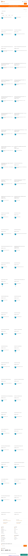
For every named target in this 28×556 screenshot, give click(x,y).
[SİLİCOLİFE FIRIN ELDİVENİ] (7, 406)
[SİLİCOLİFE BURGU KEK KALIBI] (7, 306)
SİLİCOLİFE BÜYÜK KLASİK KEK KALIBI (5, 362)
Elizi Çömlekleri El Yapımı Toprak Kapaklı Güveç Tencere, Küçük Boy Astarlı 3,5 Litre (20, 63)
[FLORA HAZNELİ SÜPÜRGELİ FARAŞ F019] (7, 489)
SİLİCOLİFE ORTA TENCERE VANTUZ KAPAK (19, 379)
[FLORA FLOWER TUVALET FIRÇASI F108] (20, 439)
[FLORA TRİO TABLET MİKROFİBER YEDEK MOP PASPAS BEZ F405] (20, 139)
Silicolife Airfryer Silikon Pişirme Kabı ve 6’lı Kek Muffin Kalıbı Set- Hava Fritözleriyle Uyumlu (20, 180)
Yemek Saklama (16, 533)
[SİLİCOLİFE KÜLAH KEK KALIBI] (20, 223)
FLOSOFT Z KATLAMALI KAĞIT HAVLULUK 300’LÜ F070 (20, 46)
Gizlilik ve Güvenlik (3, 537)
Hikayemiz (2, 532)
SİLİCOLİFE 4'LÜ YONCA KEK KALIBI (18, 329)
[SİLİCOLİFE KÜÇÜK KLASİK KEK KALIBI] (7, 322)
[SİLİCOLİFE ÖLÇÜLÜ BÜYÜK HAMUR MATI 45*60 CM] (7, 239)
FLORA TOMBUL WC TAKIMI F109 (17, 512)
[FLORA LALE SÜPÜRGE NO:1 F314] (7, 422)
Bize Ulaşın (2, 528)
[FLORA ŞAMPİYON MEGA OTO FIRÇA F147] (7, 505)
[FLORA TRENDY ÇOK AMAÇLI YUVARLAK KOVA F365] (20, 472)
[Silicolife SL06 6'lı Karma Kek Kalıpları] (7, 206)
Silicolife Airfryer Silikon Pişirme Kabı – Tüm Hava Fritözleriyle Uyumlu (6, 180)
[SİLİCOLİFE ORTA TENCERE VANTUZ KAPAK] (20, 372)
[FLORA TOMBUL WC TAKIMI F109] (20, 505)
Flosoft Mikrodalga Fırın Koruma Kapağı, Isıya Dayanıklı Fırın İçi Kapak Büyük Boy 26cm (7, 163)
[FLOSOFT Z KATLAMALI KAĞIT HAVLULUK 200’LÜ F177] (7, 23)
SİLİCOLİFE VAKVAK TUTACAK (4, 279)
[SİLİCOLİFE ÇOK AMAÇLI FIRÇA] (20, 289)
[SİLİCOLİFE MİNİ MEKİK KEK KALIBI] (7, 289)
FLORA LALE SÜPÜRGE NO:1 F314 (4, 429)
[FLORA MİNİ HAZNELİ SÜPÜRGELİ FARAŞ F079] (20, 455)
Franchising (2, 531)
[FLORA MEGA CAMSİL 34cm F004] (20, 489)
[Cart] (26, 1)
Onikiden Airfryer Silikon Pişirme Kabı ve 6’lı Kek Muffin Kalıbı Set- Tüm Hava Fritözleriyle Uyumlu (7, 80)
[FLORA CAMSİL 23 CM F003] (20, 206)
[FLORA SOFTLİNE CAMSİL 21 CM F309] (20, 422)
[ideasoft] (10, 555)
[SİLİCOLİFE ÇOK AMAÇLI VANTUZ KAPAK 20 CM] (20, 273)
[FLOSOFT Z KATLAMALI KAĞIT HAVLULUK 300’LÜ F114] (7, 40)
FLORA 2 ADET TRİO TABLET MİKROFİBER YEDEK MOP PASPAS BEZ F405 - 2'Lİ (20, 196)
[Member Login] (22, 1)
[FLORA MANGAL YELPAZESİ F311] (20, 23)
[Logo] (3, 1)
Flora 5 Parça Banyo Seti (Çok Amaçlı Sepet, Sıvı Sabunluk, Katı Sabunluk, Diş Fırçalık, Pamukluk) (7, 63)
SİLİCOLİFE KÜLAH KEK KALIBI (17, 229)
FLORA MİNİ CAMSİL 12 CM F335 (17, 412)
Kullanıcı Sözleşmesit (3, 538)
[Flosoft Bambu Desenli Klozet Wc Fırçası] (20, 156)
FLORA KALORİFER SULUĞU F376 (4, 479)
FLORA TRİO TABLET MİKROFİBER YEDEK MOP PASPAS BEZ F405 (20, 147)
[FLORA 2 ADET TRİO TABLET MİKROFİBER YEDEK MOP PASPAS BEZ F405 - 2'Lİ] (20, 189)
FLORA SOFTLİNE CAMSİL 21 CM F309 (18, 429)
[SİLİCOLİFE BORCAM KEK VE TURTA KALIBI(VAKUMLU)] (7, 389)
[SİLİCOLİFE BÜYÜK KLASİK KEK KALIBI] (7, 356)
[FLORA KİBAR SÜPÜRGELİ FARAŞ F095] (7, 455)
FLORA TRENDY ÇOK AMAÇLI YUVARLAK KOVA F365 (20, 479)
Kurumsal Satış (2, 533)
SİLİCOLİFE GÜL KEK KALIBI (17, 362)
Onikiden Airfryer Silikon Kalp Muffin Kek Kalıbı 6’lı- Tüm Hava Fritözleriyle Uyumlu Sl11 (20, 80)
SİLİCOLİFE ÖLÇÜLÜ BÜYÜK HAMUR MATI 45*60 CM (6, 246)
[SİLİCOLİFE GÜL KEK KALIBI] (20, 356)
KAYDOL (25, 545)
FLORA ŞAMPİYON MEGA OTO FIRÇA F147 (5, 512)
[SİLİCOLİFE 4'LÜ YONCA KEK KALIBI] (20, 322)
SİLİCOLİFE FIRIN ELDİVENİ (4, 412)
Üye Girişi (15, 537)
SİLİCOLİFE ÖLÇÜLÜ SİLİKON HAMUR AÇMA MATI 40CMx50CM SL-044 (19, 246)
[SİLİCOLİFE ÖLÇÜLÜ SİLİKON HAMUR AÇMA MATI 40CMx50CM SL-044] (20, 239)
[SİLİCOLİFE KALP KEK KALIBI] (20, 306)
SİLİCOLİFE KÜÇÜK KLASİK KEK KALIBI (5, 329)
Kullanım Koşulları (3, 541)
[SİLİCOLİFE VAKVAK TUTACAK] (7, 273)
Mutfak (15, 528)
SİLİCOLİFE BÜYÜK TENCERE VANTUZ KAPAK (6, 379)
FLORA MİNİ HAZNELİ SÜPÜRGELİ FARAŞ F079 (19, 462)
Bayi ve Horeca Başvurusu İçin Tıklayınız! (14, 5)
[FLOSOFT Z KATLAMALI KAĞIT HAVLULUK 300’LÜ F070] (20, 40)
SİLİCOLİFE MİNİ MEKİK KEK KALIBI (4, 296)
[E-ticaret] (14, 555)
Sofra (14, 530)
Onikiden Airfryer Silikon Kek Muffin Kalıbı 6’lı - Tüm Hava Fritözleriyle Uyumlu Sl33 (20, 113)
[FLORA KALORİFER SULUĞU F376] (7, 472)
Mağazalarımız (2, 529)
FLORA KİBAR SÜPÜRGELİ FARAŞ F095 (5, 462)
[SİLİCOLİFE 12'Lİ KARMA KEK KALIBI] (20, 389)
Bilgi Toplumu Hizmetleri (3, 530)
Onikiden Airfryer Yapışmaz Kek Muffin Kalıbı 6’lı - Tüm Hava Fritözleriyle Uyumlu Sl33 (7, 130)
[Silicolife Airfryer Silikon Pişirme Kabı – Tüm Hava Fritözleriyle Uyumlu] (7, 173)
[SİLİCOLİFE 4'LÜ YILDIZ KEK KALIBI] (20, 339)
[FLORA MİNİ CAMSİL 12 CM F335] (20, 406)
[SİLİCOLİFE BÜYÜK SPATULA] (20, 256)
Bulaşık (15, 532)
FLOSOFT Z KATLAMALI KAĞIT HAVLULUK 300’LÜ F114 (7, 46)
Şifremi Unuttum (16, 538)
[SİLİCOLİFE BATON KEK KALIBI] (7, 339)
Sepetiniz (15, 539)
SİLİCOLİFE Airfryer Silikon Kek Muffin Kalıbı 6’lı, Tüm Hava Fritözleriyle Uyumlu (7, 196)
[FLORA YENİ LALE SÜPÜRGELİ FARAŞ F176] (7, 439)
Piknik (14, 531)
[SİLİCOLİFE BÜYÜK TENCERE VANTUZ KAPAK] (7, 372)
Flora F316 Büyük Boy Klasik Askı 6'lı (5, 229)
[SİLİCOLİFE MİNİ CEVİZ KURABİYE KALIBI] (7, 256)
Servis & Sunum (16, 529)
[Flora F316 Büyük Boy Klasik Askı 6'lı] (7, 223)
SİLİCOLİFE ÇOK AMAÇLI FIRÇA (17, 296)
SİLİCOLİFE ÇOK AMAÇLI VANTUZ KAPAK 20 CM (19, 279)
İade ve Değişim (3, 539)
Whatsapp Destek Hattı (24, 554)
